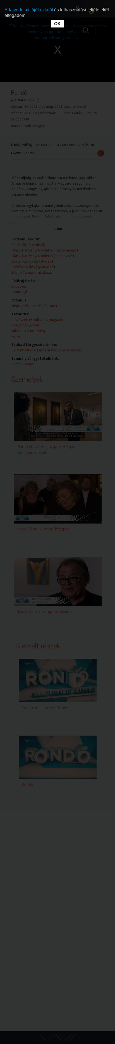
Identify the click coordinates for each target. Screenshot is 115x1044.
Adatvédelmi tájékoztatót (29, 9)
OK (57, 23)
